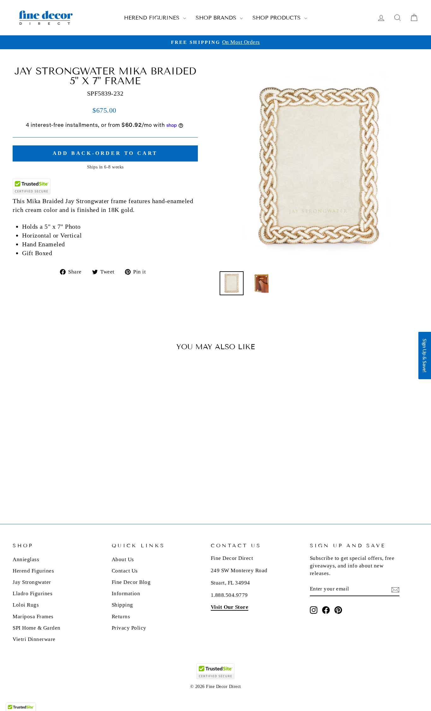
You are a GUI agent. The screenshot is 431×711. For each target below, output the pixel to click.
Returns (121, 617)
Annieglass (26, 559)
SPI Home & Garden (37, 628)
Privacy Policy (129, 628)
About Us (123, 559)
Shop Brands (217, 18)
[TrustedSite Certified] (31, 186)
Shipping (122, 605)
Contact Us (125, 571)
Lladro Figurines (32, 593)
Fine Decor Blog (131, 582)
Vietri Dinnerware (34, 639)
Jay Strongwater (32, 582)
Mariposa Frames (33, 617)
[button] (424, 355)
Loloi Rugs (26, 605)
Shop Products (277, 18)
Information (126, 593)
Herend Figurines (152, 18)
